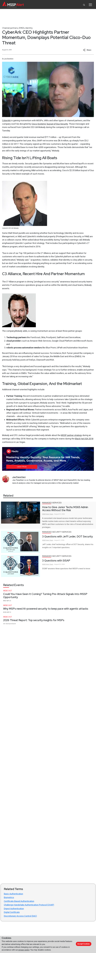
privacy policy (24, 950)
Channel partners (10, 28)
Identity (29, 28)
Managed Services (52, 502)
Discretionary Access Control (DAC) (20, 916)
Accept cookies (83, 944)
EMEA (21, 28)
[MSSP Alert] (13, 4)
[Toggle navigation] (90, 5)
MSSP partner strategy (71, 435)
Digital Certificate (12, 912)
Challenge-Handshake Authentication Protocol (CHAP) (29, 905)
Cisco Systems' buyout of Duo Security (50, 124)
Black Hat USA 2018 (84, 438)
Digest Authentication (14, 908)
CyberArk (6, 120)
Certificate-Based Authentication (19, 901)
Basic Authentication (13, 894)
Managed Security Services (56, 532)
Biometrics (9, 897)
